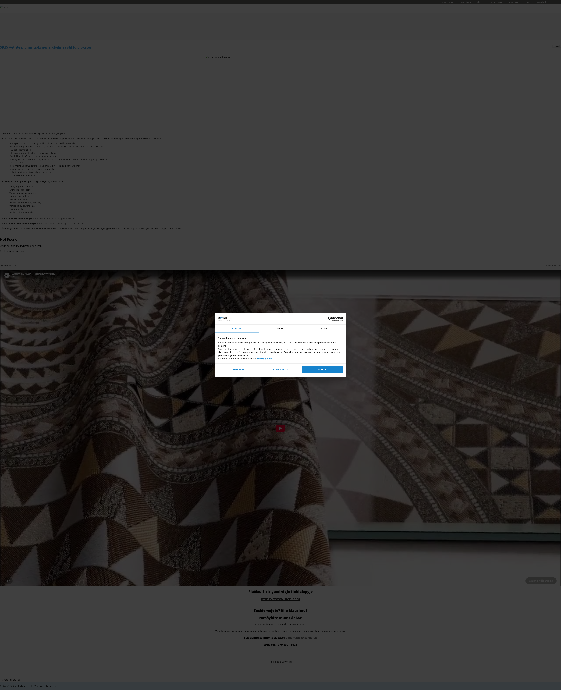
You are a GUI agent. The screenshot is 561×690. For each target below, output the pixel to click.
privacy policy (264, 358)
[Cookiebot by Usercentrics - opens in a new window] (330, 319)
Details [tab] (280, 328)
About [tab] (324, 328)
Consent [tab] (236, 328)
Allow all (322, 369)
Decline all (238, 369)
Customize (278, 369)
